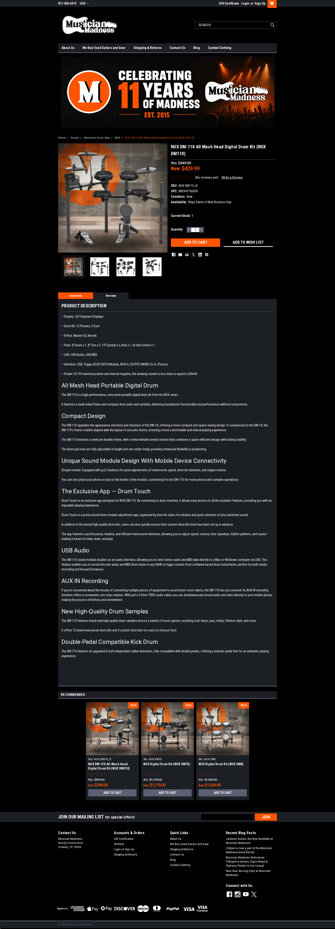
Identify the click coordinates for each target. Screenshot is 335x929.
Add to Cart (112, 793)
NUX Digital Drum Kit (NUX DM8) (221, 764)
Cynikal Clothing (219, 48)
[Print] (187, 254)
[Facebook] (173, 254)
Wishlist (119, 844)
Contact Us (177, 48)
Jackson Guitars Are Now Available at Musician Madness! (249, 841)
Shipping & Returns (148, 48)
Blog (196, 48)
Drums (75, 137)
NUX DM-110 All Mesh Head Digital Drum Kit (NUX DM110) (159, 137)
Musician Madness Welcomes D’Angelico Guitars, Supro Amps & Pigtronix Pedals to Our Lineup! (247, 861)
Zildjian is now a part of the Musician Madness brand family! (249, 850)
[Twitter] (193, 254)
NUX (117, 137)
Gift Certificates (124, 838)
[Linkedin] (200, 254)
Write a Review (232, 177)
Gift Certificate (229, 3)
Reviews (111, 295)
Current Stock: (182, 216)
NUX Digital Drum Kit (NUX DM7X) (166, 764)
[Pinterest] (207, 254)
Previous (62, 198)
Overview (76, 295)
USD (83, 3)
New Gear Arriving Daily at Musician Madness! (248, 873)
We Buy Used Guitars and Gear (104, 48)
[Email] (180, 254)
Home (62, 137)
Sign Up (260, 3)
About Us (68, 48)
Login (245, 3)
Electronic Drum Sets (97, 137)
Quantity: (177, 229)
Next (163, 198)
